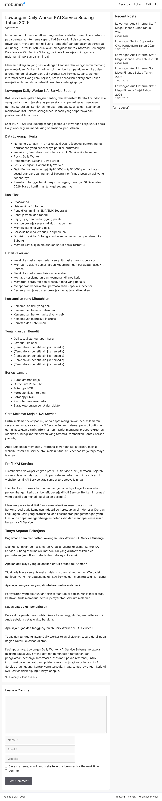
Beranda (124, 4)
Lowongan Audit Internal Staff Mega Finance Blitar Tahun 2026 (135, 28)
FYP (148, 4)
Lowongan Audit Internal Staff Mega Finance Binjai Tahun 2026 (135, 90)
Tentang (120, 796)
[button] (156, 4)
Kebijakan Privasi (148, 796)
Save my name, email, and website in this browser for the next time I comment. (54, 768)
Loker (138, 4)
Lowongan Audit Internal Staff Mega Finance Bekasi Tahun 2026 (135, 73)
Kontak (132, 796)
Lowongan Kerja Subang (23, 677)
